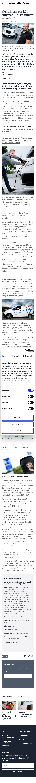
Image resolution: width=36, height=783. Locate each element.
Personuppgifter (26, 743)
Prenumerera (7, 731)
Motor (4, 656)
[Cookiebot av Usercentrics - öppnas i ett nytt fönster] (25, 350)
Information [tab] (16, 356)
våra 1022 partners (14, 366)
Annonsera (6, 746)
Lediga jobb (6, 742)
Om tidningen (24, 735)
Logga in (33, 3)
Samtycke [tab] (5, 356)
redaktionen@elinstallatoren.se (11, 79)
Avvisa (18, 431)
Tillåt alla (18, 418)
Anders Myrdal (8, 75)
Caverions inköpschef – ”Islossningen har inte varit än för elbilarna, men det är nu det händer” (17, 140)
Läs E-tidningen (25, 731)
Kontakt (22, 739)
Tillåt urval (18, 424)
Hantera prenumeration (8, 736)
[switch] (31, 396)
